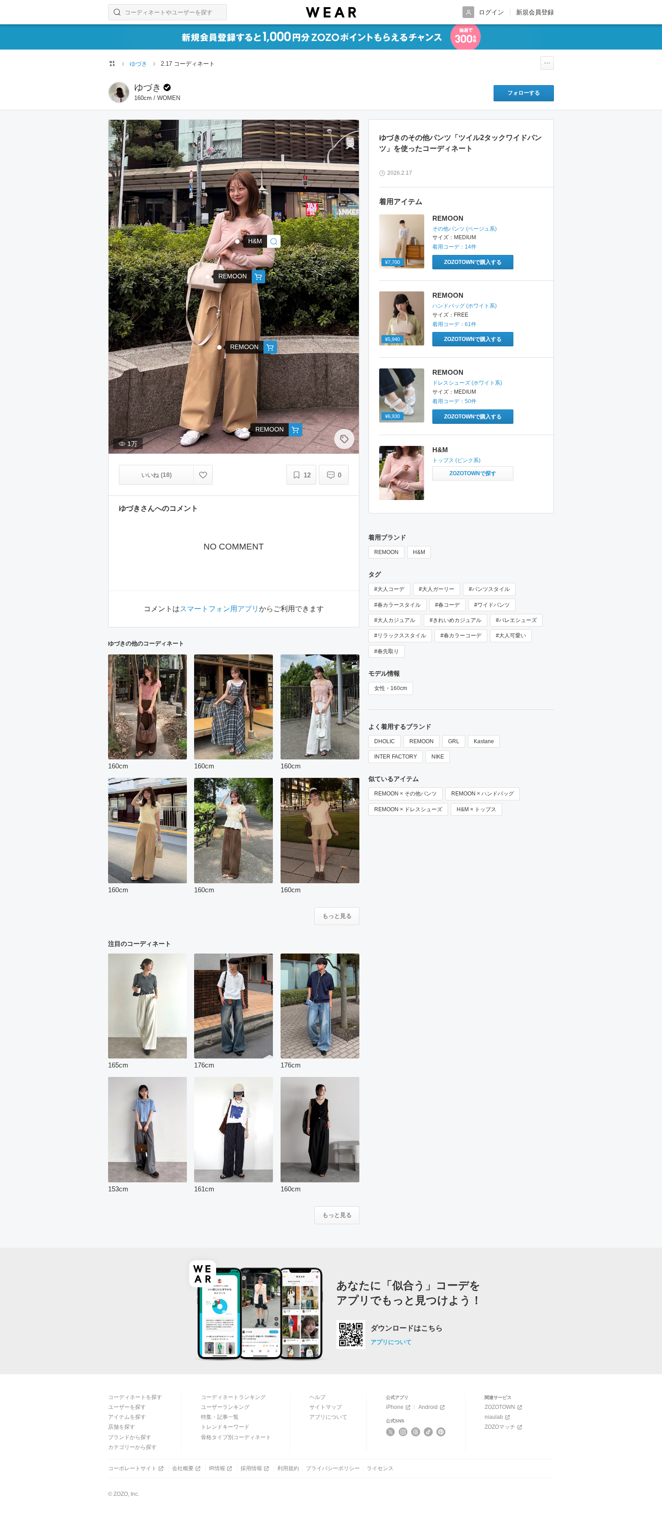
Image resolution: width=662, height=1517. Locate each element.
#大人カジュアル (394, 620)
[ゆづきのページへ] (119, 92)
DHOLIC (384, 741)
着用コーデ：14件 (454, 247)
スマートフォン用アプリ (219, 609)
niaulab (494, 1417)
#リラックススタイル (400, 635)
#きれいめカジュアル (455, 620)
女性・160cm (390, 688)
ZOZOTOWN (500, 1407)
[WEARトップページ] (112, 63)
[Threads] (416, 1431)
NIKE (437, 757)
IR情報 (217, 1468)
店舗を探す (121, 1427)
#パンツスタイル (489, 589)
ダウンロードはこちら (407, 1328)
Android (428, 1407)
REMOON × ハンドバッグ (482, 793)
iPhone (395, 1407)
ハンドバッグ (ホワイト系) (464, 306)
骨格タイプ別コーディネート (236, 1437)
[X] (390, 1431)
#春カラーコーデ (460, 635)
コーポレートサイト (132, 1468)
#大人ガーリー (436, 589)
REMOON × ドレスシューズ (408, 809)
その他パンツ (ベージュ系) (464, 229)
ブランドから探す (129, 1437)
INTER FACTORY (395, 757)
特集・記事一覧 (220, 1417)
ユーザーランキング (225, 1407)
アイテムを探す (127, 1417)
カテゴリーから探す (132, 1447)
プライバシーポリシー (333, 1468)
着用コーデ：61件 (454, 324)
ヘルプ (317, 1397)
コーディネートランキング (233, 1397)
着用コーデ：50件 (454, 401)
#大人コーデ (389, 589)
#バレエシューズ (516, 620)
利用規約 (288, 1468)
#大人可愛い (511, 635)
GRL (453, 741)
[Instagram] (403, 1431)
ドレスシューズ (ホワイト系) (467, 383)
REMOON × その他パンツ (405, 793)
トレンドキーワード (225, 1427)
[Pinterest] (441, 1431)
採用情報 (251, 1468)
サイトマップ (325, 1407)
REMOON (447, 218)
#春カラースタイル (397, 605)
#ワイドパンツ (492, 605)
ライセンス (380, 1468)
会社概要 (183, 1468)
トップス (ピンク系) (456, 460)
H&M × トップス (476, 809)
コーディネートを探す (135, 1397)
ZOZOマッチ (500, 1427)
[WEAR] (331, 12)
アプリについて (391, 1342)
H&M (440, 450)
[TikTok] (428, 1431)
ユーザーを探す (127, 1407)
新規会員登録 (535, 12)
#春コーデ (447, 605)
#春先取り (386, 651)
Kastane (484, 741)
